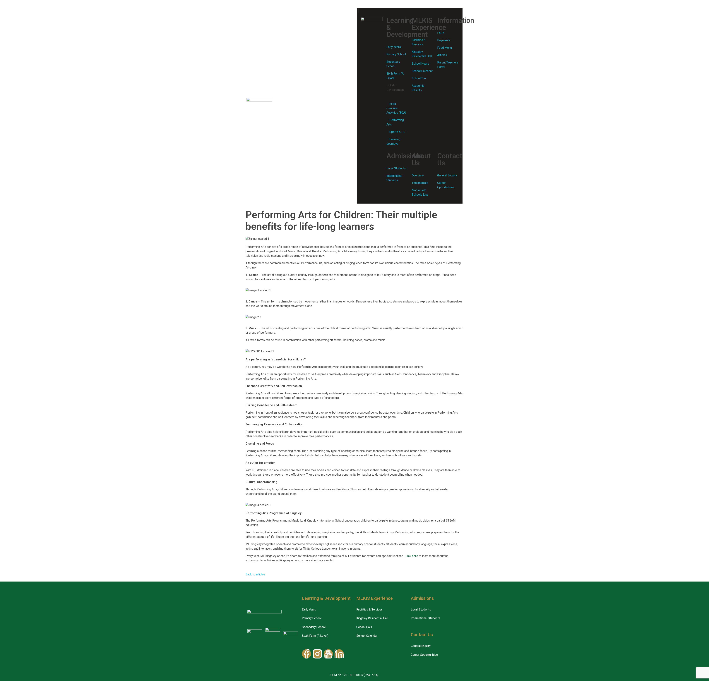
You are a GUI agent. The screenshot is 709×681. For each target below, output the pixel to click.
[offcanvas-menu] (360, 5)
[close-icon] (358, 11)
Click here (411, 556)
